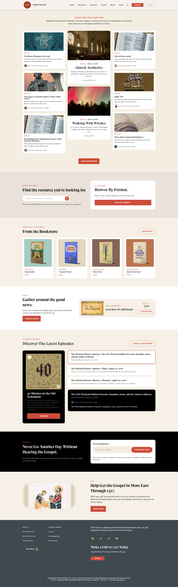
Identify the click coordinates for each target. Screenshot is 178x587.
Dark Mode (30, 549)
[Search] (67, 198)
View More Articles (89, 161)
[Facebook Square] (93, 538)
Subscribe (44, 416)
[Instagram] (109, 538)
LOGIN (150, 5)
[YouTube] (117, 538)
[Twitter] (101, 538)
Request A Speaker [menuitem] (55, 527)
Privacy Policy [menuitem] (53, 541)
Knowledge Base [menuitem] (54, 536)
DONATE (137, 5)
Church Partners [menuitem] (28, 541)
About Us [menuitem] (26, 527)
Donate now (98, 509)
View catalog (147, 231)
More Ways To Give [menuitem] (29, 536)
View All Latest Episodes (143, 343)
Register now (146, 311)
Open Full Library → (123, 202)
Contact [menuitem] (51, 532)
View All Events (31, 319)
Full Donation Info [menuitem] (28, 532)
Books (121, 5)
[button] (127, 5)
